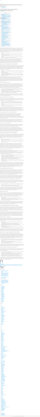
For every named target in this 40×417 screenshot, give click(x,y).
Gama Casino (2, 358)
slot (1, 396)
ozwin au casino (3, 381)
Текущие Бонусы (4, 39)
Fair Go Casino (2, 354)
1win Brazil (2, 308)
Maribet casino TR (3, 365)
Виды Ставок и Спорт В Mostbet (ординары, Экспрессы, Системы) (5, 43)
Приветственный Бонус (4, 23)
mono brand (2, 369)
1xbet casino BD (3, 315)
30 (1, 326)
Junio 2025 (2, 290)
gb (1, 359)
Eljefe (3, 7)
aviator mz (2, 336)
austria (2, 331)
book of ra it (2, 343)
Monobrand (2, 370)
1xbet (1, 313)
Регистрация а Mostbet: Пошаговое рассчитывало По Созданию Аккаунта (6, 22)
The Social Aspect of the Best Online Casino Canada (4, 277)
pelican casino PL (3, 382)
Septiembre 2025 (3, 288)
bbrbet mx (2, 340)
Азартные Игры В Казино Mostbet (5, 44)
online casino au (3, 380)
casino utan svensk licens (4, 350)
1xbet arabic (2, 314)
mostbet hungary (3, 374)
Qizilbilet (2, 391)
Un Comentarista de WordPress (4, 282)
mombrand (2, 368)
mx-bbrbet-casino (3, 379)
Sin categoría (5, 7)
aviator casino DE (3, 333)
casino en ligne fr (3, 347)
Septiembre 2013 (3, 298)
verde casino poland (3, 403)
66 (1, 328)
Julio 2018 (2, 297)
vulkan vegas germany (3, 405)
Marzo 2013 (2, 300)
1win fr (2, 309)
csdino (2, 353)
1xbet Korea (2, 317)
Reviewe (2, 393)
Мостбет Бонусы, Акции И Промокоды (6, 15)
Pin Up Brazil (2, 384)
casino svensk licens (3, 349)
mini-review (2, 367)
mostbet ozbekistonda (3, 376)
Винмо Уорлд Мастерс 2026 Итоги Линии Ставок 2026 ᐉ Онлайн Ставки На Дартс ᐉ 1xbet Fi (5, 275)
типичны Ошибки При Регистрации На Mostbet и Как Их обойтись (6, 32)
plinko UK (2, 388)
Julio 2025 (2, 289)
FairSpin (2, 355)
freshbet (2, 357)
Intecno (22, 416)
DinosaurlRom (2, 280)
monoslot (2, 372)
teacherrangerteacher (3, 401)
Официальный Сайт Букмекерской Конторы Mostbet (6, 14)
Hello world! (6, 280)
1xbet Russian (2, 321)
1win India (2, 310)
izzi (1, 360)
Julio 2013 (2, 299)
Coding (2, 352)
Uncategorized (2, 402)
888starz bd (2, 330)
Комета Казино (3, 408)
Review (2, 392)
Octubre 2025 (2, 287)
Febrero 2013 (2, 301)
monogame (2, 371)
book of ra (2, 342)
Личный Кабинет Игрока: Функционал (6, 21)
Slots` (1, 397)
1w (1, 306)
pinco (1, 386)
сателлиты (2, 410)
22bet (1, 323)
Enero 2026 (2, 285)
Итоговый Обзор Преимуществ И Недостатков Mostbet (5, 24)
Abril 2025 (2, 291)
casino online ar (3, 348)
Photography (2, 383)
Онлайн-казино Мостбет (4, 41)
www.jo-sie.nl (2, 407)
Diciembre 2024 (3, 294)
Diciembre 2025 (3, 286)
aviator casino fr (3, 334)
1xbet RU (2, 320)
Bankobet (2, 338)
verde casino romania (3, 404)
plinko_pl (2, 389)
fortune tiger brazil (3, 356)
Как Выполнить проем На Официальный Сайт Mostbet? (5, 26)
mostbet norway (3, 375)
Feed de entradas (3, 413)
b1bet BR (2, 337)
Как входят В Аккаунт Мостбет (5, 36)
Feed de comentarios (3, 414)
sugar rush (2, 399)
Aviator (2, 332)
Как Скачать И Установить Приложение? (5, 34)
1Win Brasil (2, 307)
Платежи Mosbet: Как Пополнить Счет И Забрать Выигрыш (6, 17)
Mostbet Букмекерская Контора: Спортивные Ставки (5, 42)
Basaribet (2, 339)
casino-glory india (3, 351)
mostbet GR (2, 373)
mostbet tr (2, 377)
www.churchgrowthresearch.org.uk (5, 406)
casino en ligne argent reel (4, 346)
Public (1, 390)
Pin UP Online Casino (3, 385)
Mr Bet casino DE (3, 378)
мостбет (9, 69)
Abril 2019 (2, 295)
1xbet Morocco (2, 319)
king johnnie (2, 363)
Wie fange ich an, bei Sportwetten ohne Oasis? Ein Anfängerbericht (5, 273)
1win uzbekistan (3, 312)
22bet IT (2, 324)
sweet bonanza (3, 400)
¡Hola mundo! (2, 283)
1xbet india (2, 316)
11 (1, 305)
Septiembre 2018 (3, 296)
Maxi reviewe (2, 366)
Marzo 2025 (2, 292)
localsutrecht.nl (3, 364)
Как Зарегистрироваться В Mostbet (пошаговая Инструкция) (6, 28)
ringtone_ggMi (2, 281)
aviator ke (2, 335)
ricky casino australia (3, 394)
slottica (2, 398)
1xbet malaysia (2, 318)
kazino (2, 362)
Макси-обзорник (3, 409)
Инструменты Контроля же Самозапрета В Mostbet (5, 37)
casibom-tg (2, 345)
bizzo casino (2, 341)
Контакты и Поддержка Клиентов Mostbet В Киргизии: (6, 35)
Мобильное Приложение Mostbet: (6, 31)
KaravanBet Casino (3, 361)
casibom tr (2, 344)
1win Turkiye (2, 311)
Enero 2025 (2, 293)
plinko (2, 387)
